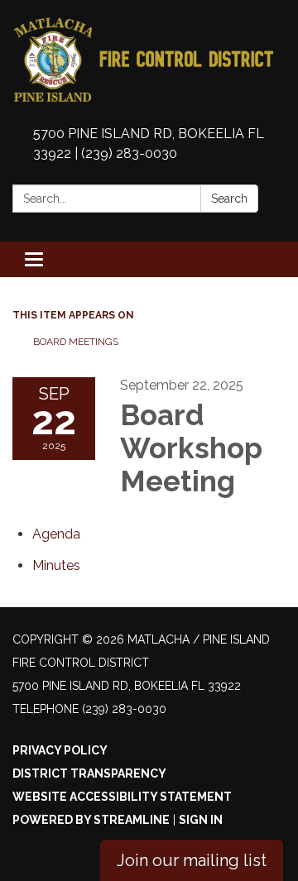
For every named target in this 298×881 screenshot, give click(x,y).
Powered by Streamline (91, 819)
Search (229, 198)
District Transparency (89, 773)
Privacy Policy (60, 750)
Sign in (201, 819)
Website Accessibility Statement (122, 796)
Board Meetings (75, 341)
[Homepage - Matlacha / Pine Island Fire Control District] (149, 60)
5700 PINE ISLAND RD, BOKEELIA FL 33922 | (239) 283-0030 (148, 143)
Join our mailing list (192, 860)
